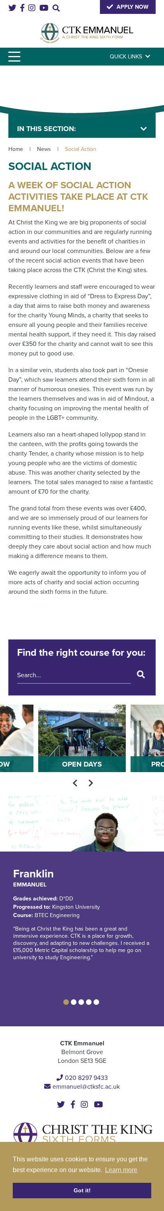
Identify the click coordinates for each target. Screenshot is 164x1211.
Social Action (80, 149)
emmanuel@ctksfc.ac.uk (86, 1087)
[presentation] (75, 783)
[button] (66, 1002)
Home (15, 149)
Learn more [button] (121, 1170)
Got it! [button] (82, 1190)
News (44, 149)
